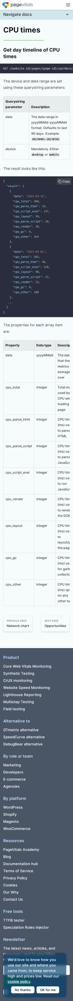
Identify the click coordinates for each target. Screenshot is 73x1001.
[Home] (17, 5)
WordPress (13, 807)
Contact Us (13, 899)
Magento (11, 821)
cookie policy (19, 981)
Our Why (11, 892)
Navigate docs (17, 14)
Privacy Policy (15, 878)
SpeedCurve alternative (24, 737)
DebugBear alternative (23, 744)
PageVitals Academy (21, 849)
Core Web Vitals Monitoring (27, 666)
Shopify (10, 814)
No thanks (23, 990)
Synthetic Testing (18, 673)
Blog (7, 857)
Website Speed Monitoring (26, 687)
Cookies (10, 885)
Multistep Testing (18, 702)
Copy (66, 181)
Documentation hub (20, 864)
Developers (13, 772)
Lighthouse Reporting (22, 695)
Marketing (12, 765)
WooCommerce (16, 828)
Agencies (11, 786)
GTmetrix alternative (21, 730)
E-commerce (14, 779)
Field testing (14, 709)
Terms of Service (18, 871)
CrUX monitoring (17, 680)
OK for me (48, 990)
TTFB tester (14, 920)
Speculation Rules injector (26, 927)
